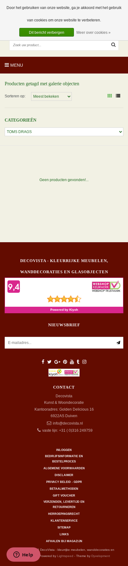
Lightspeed (65, 556)
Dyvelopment (100, 556)
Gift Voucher (64, 495)
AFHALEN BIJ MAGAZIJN (64, 541)
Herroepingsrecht (64, 513)
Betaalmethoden (64, 488)
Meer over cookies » (93, 32)
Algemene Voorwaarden (64, 468)
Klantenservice (64, 520)
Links (64, 534)
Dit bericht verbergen (46, 32)
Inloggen (64, 450)
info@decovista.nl (68, 423)
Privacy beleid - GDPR (64, 482)
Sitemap (64, 527)
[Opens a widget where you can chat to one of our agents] (23, 555)
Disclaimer (64, 475)
